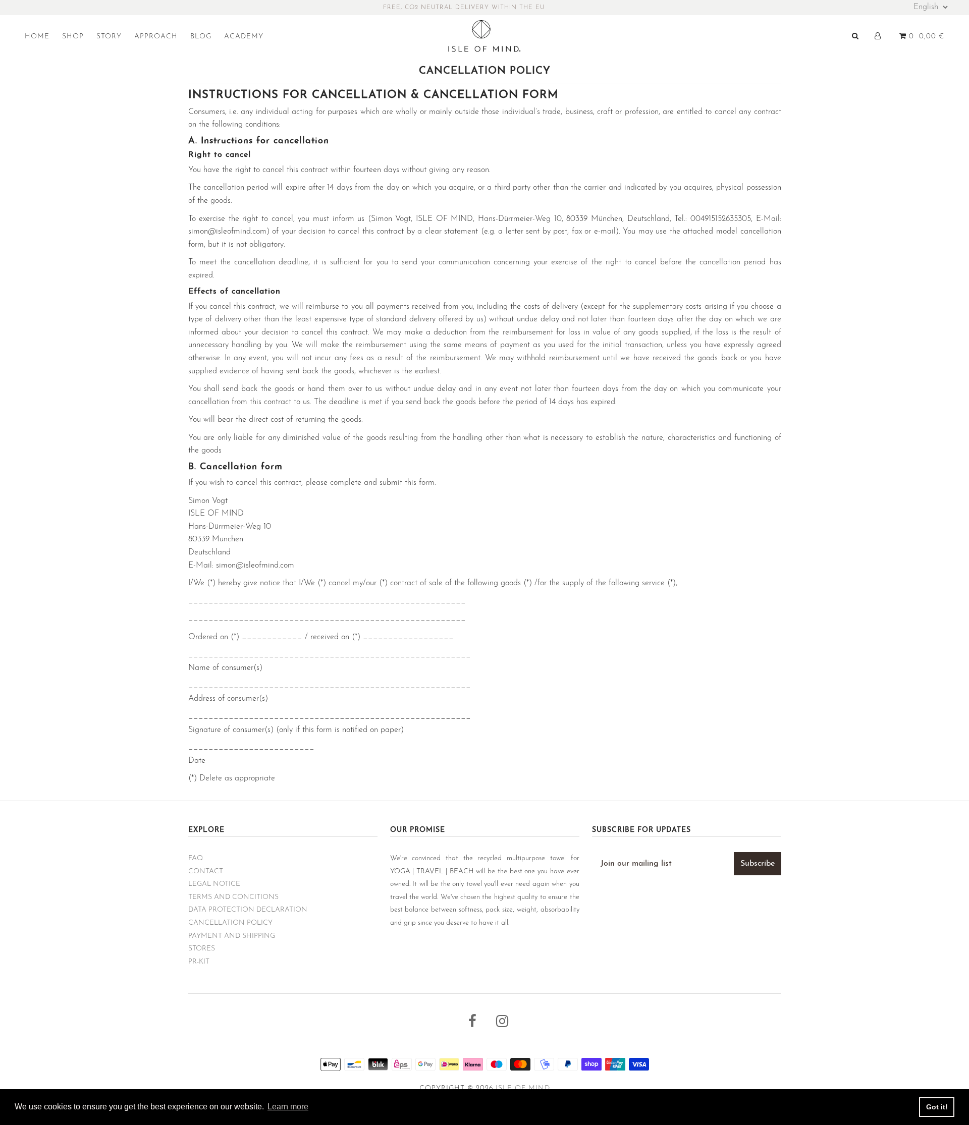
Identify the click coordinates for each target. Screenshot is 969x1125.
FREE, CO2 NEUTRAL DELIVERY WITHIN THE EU (464, 8)
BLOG (200, 36)
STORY (109, 36)
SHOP (73, 36)
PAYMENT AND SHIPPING (231, 936)
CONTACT (205, 871)
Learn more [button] (287, 1106)
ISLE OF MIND (523, 1088)
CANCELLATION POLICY (230, 923)
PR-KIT (198, 962)
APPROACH (156, 36)
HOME (37, 36)
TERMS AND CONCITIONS (233, 897)
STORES (201, 948)
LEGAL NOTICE (214, 884)
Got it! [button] (937, 1107)
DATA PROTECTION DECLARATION (247, 910)
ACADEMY (243, 36)
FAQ (195, 858)
